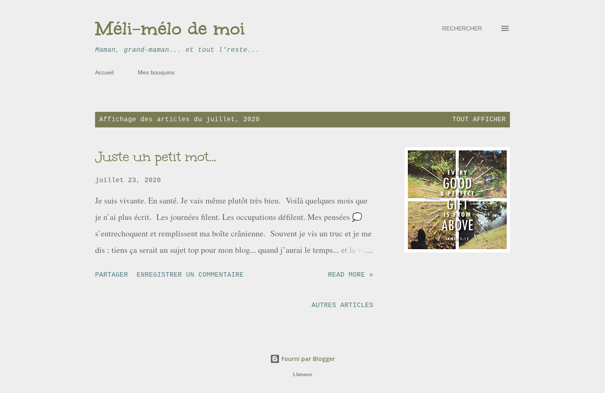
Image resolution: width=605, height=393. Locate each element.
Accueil (104, 72)
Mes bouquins (156, 72)
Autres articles (342, 305)
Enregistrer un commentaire (190, 275)
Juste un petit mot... (155, 157)
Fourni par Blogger (307, 359)
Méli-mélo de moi (170, 28)
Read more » (350, 275)
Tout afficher (479, 119)
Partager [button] (111, 275)
